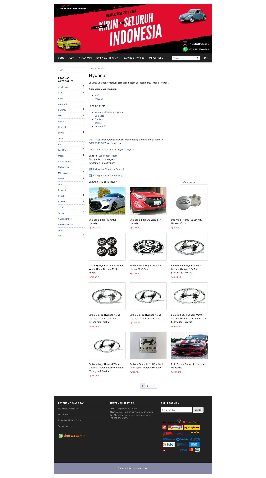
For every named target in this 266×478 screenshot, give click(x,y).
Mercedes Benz (65, 161)
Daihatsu (62, 110)
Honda (61, 121)
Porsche (62, 196)
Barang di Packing (134, 58)
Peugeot (62, 190)
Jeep (60, 138)
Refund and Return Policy (69, 420)
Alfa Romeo (63, 87)
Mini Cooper (63, 167)
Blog (71, 58)
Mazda (61, 156)
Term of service (65, 426)
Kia (59, 144)
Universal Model (65, 224)
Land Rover (63, 150)
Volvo (60, 230)
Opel (60, 184)
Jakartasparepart (108, 155)
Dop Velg (99, 115)
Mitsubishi (62, 173)
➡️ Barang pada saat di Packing (105, 175)
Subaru (61, 201)
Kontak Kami (85, 58)
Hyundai (62, 127)
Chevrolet (62, 104)
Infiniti (61, 133)
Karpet (97, 122)
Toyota (61, 213)
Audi (60, 92)
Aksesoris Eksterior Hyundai (109, 112)
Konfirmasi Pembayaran (69, 408)
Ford (60, 115)
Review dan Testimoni (108, 58)
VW (59, 236)
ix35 (96, 95)
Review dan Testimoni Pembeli (108, 169)
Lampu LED (100, 126)
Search (198, 410)
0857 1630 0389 (97, 143)
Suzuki (61, 207)
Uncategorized (65, 219)
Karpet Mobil (156, 58)
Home (61, 58)
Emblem (98, 119)
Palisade (98, 99)
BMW (60, 98)
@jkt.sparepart (126, 149)
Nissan (61, 178)
